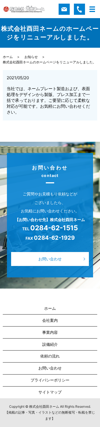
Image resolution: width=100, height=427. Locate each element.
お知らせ (31, 57)
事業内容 (50, 332)
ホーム (8, 57)
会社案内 (50, 320)
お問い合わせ (50, 258)
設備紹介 (50, 344)
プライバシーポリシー (50, 380)
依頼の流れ (50, 356)
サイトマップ (50, 392)
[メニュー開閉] (92, 9)
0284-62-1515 (54, 228)
